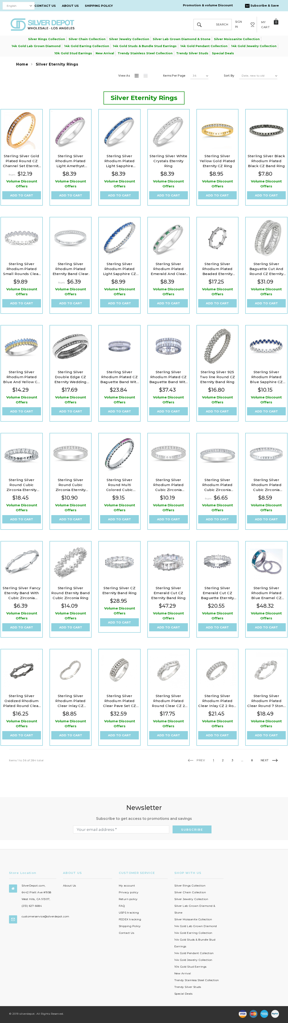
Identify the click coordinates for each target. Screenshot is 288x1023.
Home (22, 64)
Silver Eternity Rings (57, 64)
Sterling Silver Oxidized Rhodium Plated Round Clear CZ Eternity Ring (21, 701)
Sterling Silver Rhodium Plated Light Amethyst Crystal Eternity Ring (70, 161)
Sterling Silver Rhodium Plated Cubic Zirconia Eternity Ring (168, 485)
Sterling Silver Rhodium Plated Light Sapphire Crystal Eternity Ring (119, 161)
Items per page (174, 75)
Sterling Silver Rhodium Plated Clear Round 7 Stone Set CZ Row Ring (266, 701)
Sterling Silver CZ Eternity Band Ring (119, 590)
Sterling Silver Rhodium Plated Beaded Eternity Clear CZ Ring (217, 269)
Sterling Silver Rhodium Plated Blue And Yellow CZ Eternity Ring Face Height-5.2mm (21, 377)
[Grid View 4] (138, 76)
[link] (21, 130)
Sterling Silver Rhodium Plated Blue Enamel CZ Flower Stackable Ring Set (266, 593)
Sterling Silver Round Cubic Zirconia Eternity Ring (21, 485)
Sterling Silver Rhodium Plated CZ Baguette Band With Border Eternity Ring (119, 377)
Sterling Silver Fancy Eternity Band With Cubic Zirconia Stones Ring (21, 593)
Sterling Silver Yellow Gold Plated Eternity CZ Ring (217, 161)
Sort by (229, 75)
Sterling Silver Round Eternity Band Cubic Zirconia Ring (70, 593)
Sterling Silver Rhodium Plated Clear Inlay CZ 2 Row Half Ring (217, 701)
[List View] (147, 76)
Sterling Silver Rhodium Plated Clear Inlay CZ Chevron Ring (70, 701)
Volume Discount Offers (21, 183)
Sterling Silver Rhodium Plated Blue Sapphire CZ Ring (266, 377)
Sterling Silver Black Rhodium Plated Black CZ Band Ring (266, 161)
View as (124, 75)
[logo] (42, 24)
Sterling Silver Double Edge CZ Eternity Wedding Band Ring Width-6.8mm (70, 377)
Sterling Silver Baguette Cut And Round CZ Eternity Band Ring (267, 269)
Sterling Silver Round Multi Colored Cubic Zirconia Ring (119, 485)
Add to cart (21, 195)
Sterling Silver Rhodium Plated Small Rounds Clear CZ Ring (21, 269)
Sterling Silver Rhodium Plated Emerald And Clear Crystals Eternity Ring (168, 269)
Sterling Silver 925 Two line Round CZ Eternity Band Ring (217, 377)
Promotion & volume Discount (208, 5)
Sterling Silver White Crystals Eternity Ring (168, 161)
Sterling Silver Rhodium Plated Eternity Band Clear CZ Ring (71, 269)
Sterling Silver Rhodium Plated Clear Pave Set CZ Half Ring (119, 701)
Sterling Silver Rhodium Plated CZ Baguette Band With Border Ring (168, 377)
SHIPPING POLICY (99, 5)
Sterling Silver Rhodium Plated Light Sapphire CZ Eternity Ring (119, 269)
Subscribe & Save (264, 5)
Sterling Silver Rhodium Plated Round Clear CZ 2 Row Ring (168, 701)
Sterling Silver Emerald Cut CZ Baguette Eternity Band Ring (217, 593)
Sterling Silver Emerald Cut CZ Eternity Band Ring (168, 593)
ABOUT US (70, 5)
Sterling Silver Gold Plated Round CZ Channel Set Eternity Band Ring (21, 161)
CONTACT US (45, 5)
